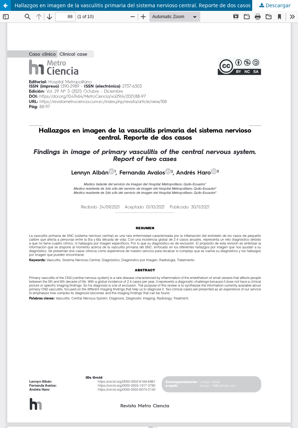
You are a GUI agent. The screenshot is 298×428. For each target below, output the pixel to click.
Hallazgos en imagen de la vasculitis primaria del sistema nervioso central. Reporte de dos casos (133, 5)
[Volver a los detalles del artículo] (5, 5)
